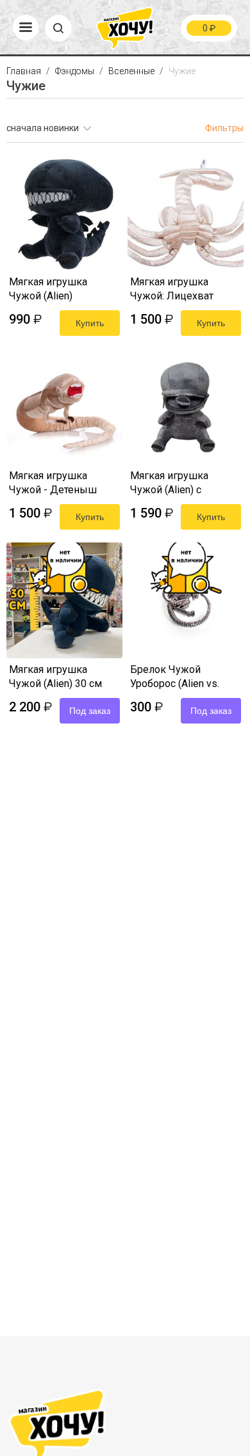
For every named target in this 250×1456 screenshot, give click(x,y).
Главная (24, 71)
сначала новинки (42, 128)
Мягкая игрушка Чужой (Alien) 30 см (55, 676)
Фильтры (224, 128)
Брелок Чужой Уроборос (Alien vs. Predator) (174, 677)
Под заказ (89, 711)
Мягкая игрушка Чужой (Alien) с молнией (169, 484)
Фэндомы (75, 71)
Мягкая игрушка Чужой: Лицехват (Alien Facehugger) (172, 290)
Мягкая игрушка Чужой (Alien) (48, 289)
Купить (90, 323)
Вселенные (132, 71)
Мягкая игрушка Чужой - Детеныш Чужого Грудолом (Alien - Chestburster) (57, 484)
